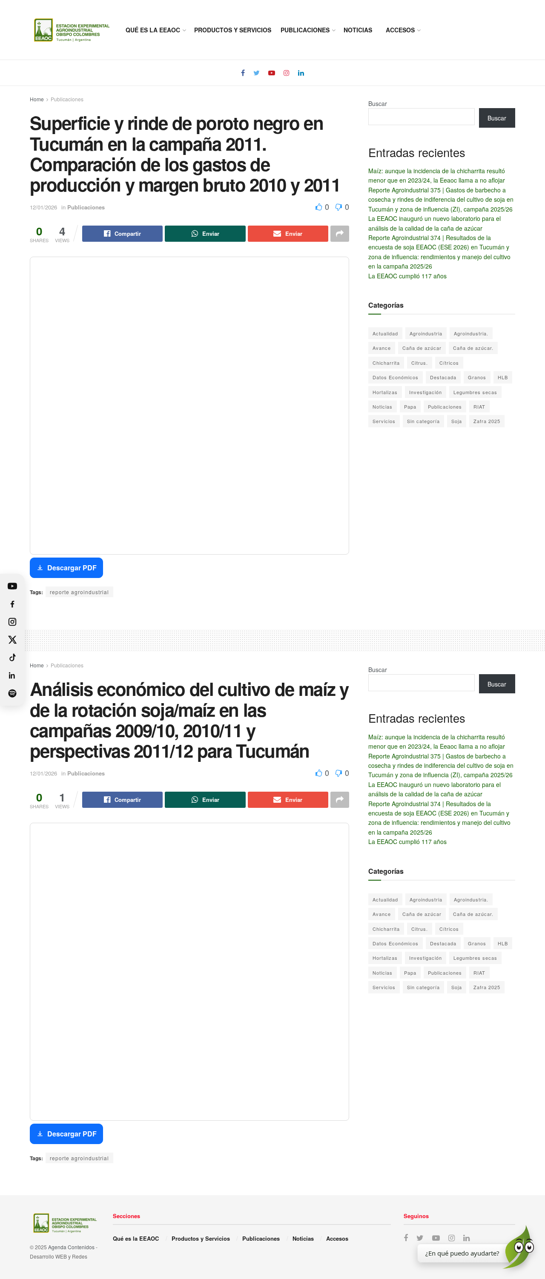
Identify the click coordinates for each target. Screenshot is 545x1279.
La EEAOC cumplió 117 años (407, 276)
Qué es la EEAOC (153, 30)
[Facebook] (12, 604)
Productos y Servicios (232, 30)
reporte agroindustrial (79, 591)
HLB (503, 377)
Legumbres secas (475, 392)
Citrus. (419, 362)
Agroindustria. (471, 333)
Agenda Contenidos (71, 1246)
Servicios (384, 421)
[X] (12, 639)
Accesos (400, 30)
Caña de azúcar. (473, 347)
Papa (410, 406)
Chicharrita (386, 362)
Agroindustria (426, 333)
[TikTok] (12, 657)
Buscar (377, 103)
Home (37, 99)
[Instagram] (12, 622)
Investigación (425, 392)
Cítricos (449, 362)
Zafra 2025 (486, 421)
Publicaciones (305, 30)
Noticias (358, 30)
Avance (382, 347)
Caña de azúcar (422, 347)
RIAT (479, 406)
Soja (456, 421)
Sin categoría (423, 421)
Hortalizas (385, 392)
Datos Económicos (396, 377)
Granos (477, 377)
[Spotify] (12, 693)
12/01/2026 (43, 207)
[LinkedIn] (12, 675)
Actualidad (385, 333)
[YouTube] (12, 586)
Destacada (443, 377)
